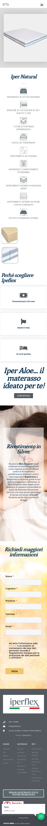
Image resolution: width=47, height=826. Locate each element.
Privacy (13, 645)
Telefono (11, 614)
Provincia (11, 601)
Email (9, 626)
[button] (42, 5)
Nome (9, 576)
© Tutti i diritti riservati (22, 823)
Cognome (11, 588)
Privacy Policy (23, 818)
